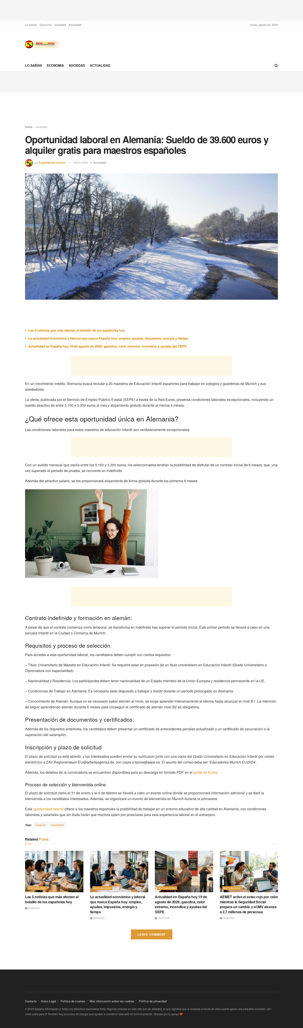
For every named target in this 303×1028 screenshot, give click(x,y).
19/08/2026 (163, 918)
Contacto (31, 1001)
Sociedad (60, 25)
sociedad (57, 825)
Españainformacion (52, 162)
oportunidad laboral (48, 808)
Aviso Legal (48, 1001)
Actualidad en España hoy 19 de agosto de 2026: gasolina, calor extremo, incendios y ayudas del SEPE (107, 346)
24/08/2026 (33, 908)
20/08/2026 (98, 918)
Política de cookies (73, 1001)
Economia (45, 25)
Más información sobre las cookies (112, 1001)
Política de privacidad (153, 1001)
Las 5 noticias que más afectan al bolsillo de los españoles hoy (76, 330)
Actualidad (75, 25)
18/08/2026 (228, 918)
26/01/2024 (81, 162)
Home (28, 127)
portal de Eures (205, 772)
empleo (40, 825)
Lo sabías (31, 25)
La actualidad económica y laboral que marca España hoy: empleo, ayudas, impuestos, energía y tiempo (108, 338)
